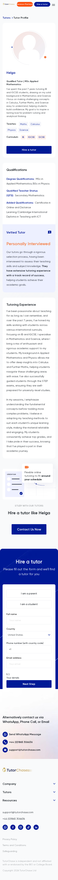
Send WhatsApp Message (25, 734)
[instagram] (20, 827)
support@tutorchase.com (24, 749)
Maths (23, 124)
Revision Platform (25, 4)
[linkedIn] (36, 827)
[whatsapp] (5, 827)
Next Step (29, 683)
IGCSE (31, 137)
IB (23, 137)
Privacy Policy (10, 839)
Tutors (6, 17)
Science (23, 130)
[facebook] (12, 827)
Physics (12, 130)
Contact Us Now (29, 529)
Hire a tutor (42, 4)
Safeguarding (10, 851)
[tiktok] (28, 827)
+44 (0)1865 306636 (21, 742)
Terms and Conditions (14, 845)
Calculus (35, 124)
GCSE (42, 137)
